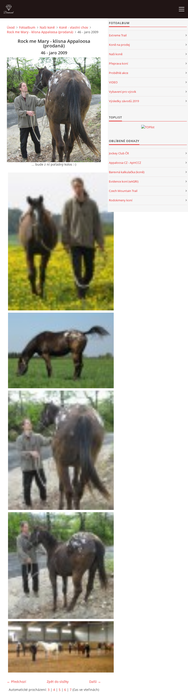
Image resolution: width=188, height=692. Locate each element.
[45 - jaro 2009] (61, 350)
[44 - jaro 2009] (61, 241)
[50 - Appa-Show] (61, 647)
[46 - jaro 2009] (61, 450)
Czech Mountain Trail (123, 191)
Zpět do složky (58, 681)
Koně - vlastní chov (73, 27)
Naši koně (47, 27)
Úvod (11, 27)
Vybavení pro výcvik (122, 92)
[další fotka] (93, 109)
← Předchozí (16, 681)
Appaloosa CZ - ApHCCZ (125, 163)
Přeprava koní (118, 63)
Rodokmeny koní (120, 200)
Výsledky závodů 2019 (124, 101)
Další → (95, 681)
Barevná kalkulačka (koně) (126, 172)
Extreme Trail (118, 35)
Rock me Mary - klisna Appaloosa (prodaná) (40, 32)
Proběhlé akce (118, 73)
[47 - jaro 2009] (61, 565)
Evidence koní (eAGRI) (123, 181)
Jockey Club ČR (119, 153)
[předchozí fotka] (14, 109)
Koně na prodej (119, 45)
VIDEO (113, 82)
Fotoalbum (27, 27)
